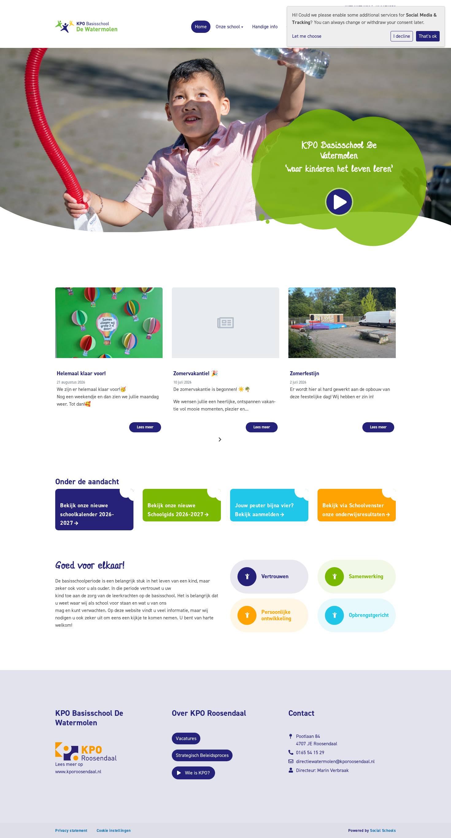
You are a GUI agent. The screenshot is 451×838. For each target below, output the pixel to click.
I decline (401, 36)
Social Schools (383, 830)
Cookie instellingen (114, 830)
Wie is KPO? (197, 773)
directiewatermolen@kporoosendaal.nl (335, 761)
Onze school (228, 26)
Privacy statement (71, 830)
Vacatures (186, 738)
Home (201, 26)
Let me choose (307, 36)
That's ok (428, 36)
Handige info (265, 26)
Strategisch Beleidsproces (202, 755)
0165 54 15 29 (310, 752)
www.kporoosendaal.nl (78, 771)
